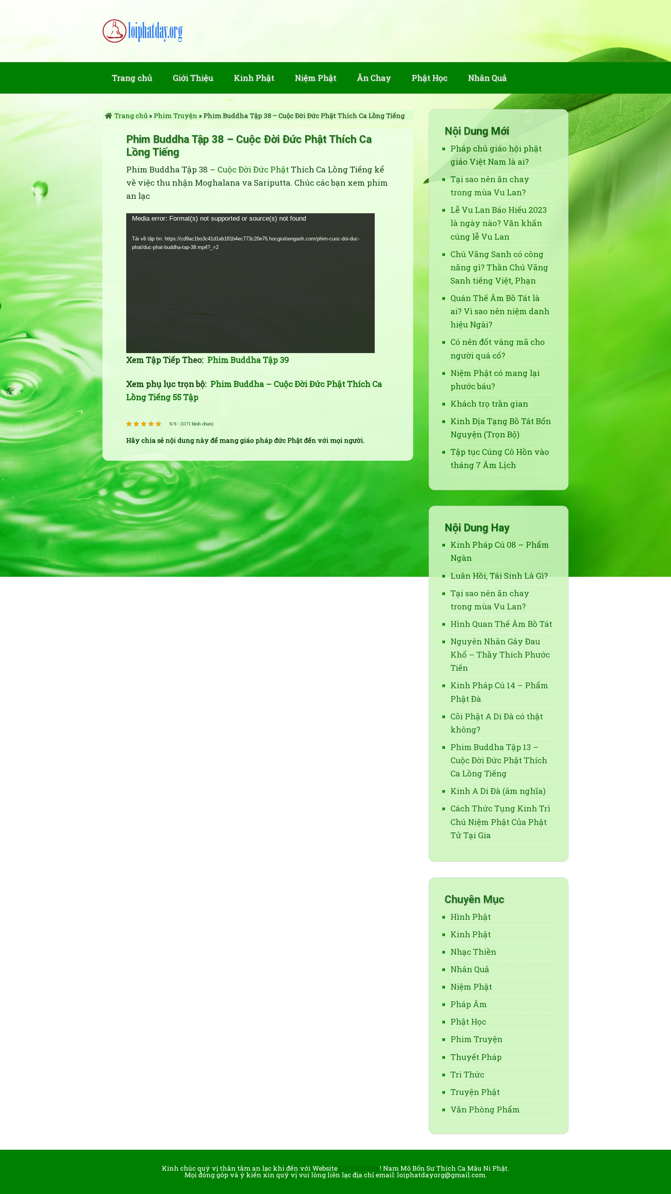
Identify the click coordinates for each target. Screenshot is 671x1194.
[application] (250, 283)
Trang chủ (131, 115)
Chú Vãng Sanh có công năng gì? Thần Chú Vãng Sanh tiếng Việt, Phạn (499, 267)
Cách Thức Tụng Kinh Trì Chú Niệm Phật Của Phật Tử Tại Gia (500, 821)
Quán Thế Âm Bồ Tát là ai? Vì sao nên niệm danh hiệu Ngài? (499, 311)
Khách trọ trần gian (489, 403)
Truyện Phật (475, 1091)
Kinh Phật (470, 934)
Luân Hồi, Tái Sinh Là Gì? (499, 575)
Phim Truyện (175, 115)
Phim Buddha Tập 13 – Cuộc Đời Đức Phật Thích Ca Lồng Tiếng (498, 760)
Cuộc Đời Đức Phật (253, 169)
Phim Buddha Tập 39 (248, 359)
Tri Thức (467, 1074)
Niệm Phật (471, 986)
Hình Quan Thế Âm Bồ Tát (501, 623)
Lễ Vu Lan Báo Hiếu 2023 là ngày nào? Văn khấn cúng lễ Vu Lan (498, 223)
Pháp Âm (468, 1004)
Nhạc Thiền (473, 951)
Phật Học (468, 1021)
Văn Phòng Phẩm (485, 1109)
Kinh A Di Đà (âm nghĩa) (498, 790)
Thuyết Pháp (476, 1056)
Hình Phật (470, 916)
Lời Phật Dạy (335, 31)
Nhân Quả (469, 969)
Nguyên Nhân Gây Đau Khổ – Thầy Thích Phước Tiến (500, 654)
